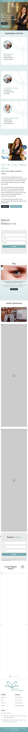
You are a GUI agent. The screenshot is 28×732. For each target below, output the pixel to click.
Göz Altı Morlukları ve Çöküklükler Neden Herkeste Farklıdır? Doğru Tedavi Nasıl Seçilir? (14, 282)
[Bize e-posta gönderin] (10, 1)
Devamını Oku (14, 289)
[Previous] (1, 624)
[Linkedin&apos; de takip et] (14, 1)
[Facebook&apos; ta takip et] (3, 1)
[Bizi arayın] (12, 1)
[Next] (26, 624)
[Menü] (26, 5)
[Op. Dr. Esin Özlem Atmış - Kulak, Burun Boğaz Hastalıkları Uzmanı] (14, 5)
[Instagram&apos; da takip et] (5, 1)
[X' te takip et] (7, 1)
